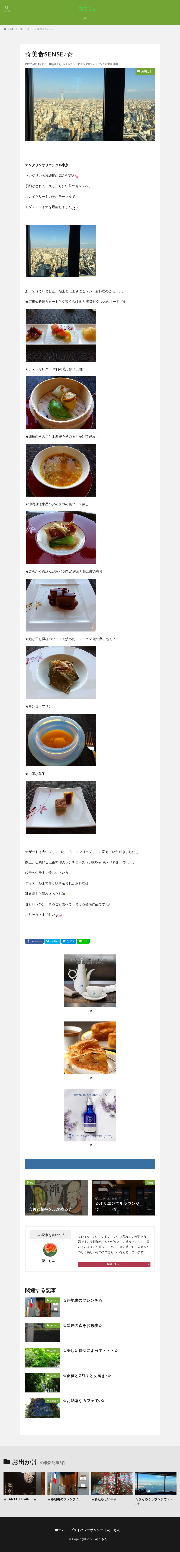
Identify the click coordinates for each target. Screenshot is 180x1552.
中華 (115, 64)
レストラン (69, 64)
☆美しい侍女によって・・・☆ (90, 1350)
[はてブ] (68, 941)
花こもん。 (102, 1539)
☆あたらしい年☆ (104, 1499)
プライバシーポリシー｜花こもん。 (97, 1530)
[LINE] (83, 941)
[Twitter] (52, 941)
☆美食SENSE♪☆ (44, 28)
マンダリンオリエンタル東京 (96, 64)
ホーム (88, 18)
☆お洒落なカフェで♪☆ (84, 1400)
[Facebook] (34, 941)
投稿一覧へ (113, 1263)
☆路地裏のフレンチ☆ (82, 1300)
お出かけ (24, 28)
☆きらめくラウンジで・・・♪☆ (155, 1501)
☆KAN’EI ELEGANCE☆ (20, 1499)
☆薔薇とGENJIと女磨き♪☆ (87, 1375)
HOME (10, 29)
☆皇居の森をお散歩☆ (82, 1325)
